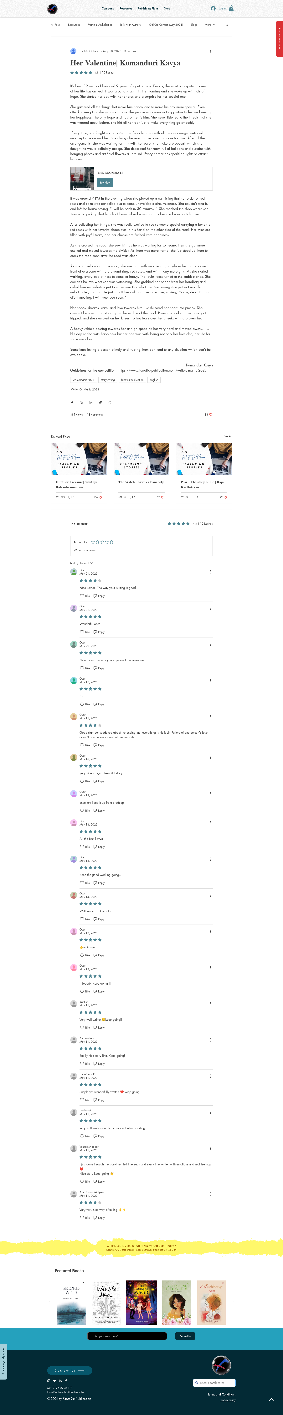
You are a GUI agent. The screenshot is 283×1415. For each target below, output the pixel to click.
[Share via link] (100, 402)
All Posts (55, 24)
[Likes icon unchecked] (82, 596)
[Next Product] (233, 1302)
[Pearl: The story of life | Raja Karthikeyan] (204, 459)
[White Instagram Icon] (49, 1381)
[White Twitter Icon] (54, 1381)
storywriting (108, 380)
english (154, 380)
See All (228, 436)
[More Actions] (210, 572)
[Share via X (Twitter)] (81, 402)
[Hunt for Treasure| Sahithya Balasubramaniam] (79, 459)
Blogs (194, 24)
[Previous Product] (49, 1302)
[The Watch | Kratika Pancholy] (141, 459)
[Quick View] (71, 1302)
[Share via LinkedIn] (91, 402)
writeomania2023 (83, 380)
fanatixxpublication (132, 380)
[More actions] (210, 51)
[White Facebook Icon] (66, 1381)
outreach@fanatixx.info (69, 1392)
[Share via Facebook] (72, 402)
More (208, 24)
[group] (141, 1302)
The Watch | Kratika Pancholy (141, 481)
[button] (279, 39)
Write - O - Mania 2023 (85, 389)
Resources (74, 24)
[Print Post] (110, 402)
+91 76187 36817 (61, 1387)
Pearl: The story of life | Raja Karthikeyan (202, 484)
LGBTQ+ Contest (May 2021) (165, 24)
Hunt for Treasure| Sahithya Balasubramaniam (76, 484)
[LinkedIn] (60, 1381)
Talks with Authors (130, 24)
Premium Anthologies (100, 24)
